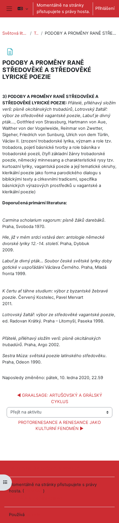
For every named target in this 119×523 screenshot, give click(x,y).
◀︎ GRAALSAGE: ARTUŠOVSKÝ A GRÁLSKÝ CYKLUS (60, 398)
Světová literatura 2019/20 (15, 33)
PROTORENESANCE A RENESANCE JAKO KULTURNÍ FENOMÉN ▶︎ (60, 425)
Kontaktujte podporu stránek (45, 468)
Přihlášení (104, 8)
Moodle (33, 514)
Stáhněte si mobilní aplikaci (35, 498)
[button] (22, 8)
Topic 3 (36, 33)
